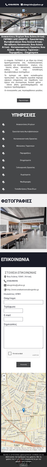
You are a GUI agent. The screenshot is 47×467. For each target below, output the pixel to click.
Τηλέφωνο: (10, 306)
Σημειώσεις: (10, 324)
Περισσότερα (23, 100)
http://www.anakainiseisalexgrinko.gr (23, 289)
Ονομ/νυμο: (10, 298)
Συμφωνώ (23, 465)
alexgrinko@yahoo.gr (16, 285)
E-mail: (7, 315)
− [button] (4, 379)
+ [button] (4, 375)
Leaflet (3, 448)
